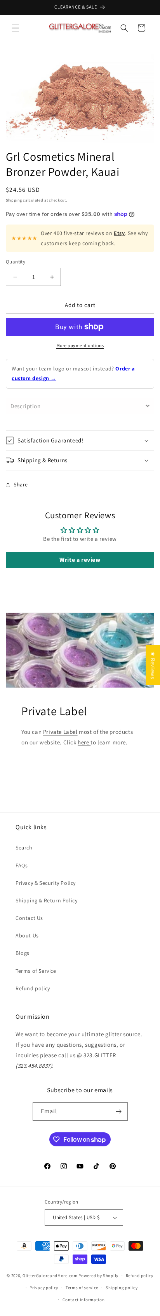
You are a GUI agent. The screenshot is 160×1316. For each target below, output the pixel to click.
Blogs (23, 952)
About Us (27, 935)
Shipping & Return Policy (46, 900)
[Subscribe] (118, 1111)
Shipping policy (122, 1287)
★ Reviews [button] (153, 665)
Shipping (14, 200)
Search (24, 847)
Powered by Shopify (98, 1275)
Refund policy (33, 988)
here (84, 742)
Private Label (60, 731)
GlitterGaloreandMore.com (50, 1275)
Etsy (119, 233)
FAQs (22, 865)
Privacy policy (44, 1287)
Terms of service (82, 1287)
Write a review (79, 560)
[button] (15, 28)
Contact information (83, 1299)
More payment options (80, 345)
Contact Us (29, 917)
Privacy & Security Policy (46, 882)
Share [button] (21, 484)
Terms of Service (36, 970)
